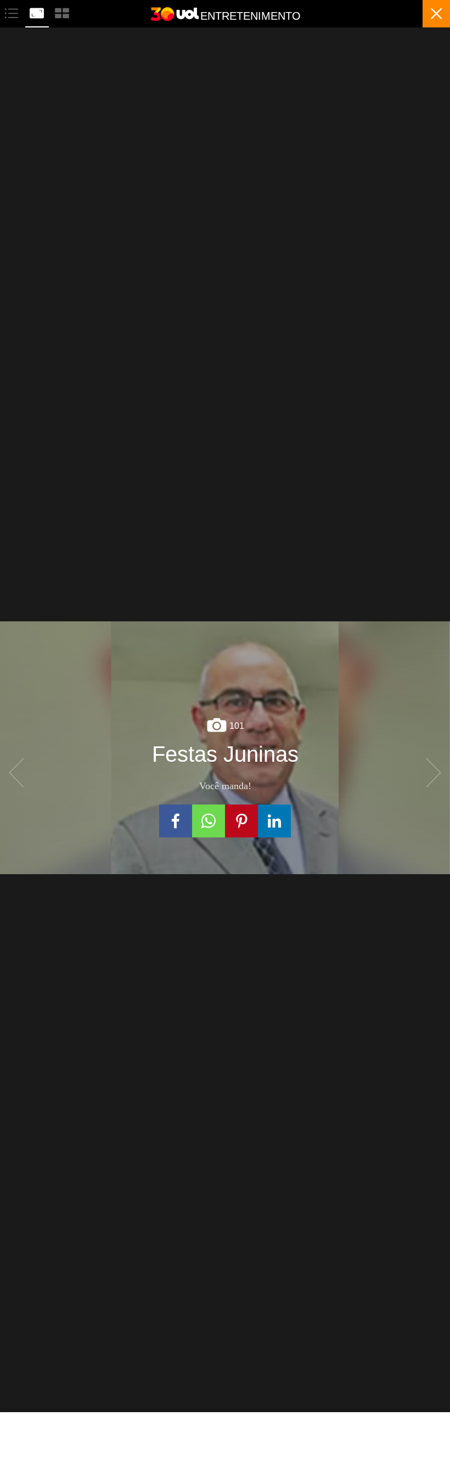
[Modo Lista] (12, 11)
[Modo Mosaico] (62, 11)
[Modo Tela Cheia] (37, 11)
